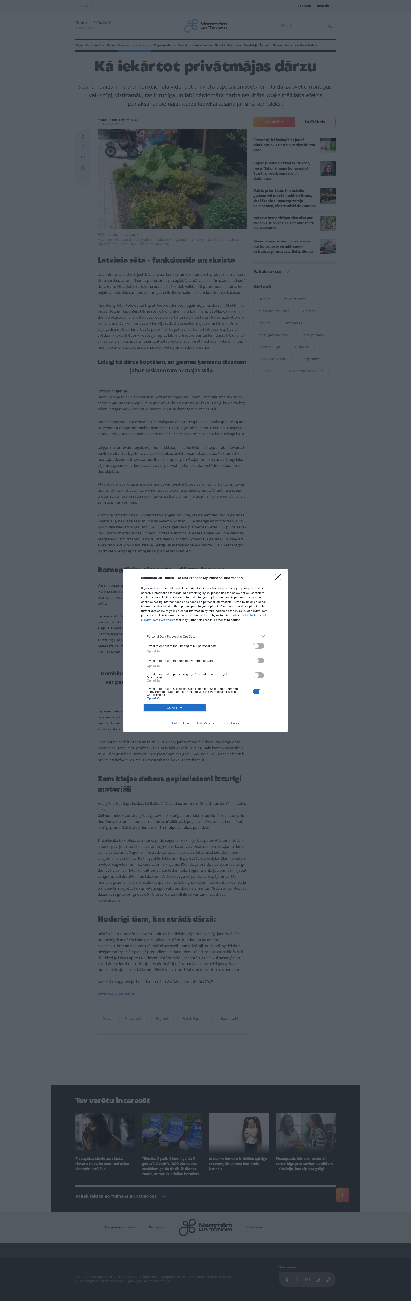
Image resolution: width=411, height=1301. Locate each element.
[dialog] (205, 650)
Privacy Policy (229, 723)
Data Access (205, 723)
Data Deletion (181, 723)
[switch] (258, 646)
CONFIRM (175, 707)
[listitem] (205, 636)
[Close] (279, 578)
